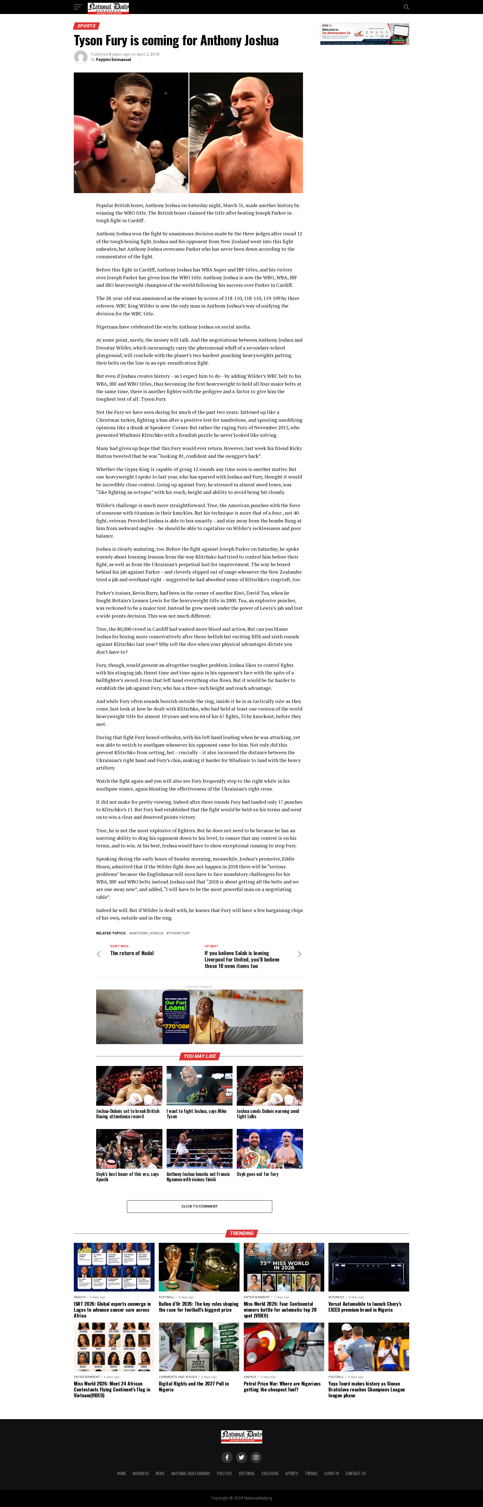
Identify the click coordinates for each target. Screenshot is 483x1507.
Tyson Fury (179, 933)
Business (141, 1473)
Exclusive (270, 1473)
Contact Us (355, 1473)
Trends (311, 1473)
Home (121, 1473)
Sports (291, 1473)
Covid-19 (331, 1473)
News (160, 1473)
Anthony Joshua (147, 933)
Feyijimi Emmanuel (113, 59)
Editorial (247, 1473)
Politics (224, 1473)
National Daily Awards (190, 1473)
